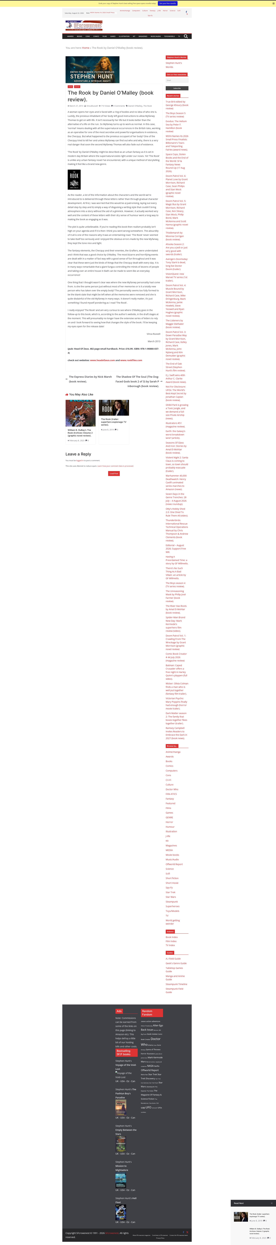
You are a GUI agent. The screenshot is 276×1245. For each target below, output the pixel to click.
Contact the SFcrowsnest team (179, 1235)
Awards (70, 36)
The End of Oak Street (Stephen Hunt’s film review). (176, 367)
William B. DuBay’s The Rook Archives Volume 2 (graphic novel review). (80, 433)
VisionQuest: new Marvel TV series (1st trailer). (176, 277)
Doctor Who (172, 789)
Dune (159, 1045)
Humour (170, 826)
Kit (134, 36)
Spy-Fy (150, 15)
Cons (88, 36)
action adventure (153, 1021)
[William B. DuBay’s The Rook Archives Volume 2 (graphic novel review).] (81, 401)
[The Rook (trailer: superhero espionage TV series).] (114, 401)
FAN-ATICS (171, 793)
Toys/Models (169, 36)
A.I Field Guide (173, 958)
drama (150, 1045)
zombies (143, 1112)
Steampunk (172, 901)
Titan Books (152, 1103)
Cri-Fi (168, 779)
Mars (143, 1061)
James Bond (158, 1054)
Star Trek (170, 892)
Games (112, 36)
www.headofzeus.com (102, 360)
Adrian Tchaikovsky (146, 1026)
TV (179, 36)
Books (79, 36)
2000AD (143, 1021)
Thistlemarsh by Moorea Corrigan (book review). (175, 236)
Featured (170, 803)
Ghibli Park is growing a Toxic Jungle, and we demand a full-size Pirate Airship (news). (177, 411)
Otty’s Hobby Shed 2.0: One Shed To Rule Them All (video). (177, 512)
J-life (159, 11)
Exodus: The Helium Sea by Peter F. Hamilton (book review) (103, 14)
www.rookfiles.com (131, 360)
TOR (157, 1103)
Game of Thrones (153, 1049)
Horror (165, 11)
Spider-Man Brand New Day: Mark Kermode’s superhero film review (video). (175, 624)
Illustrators (151, 1054)
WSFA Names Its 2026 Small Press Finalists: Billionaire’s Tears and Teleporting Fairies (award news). (177, 143)
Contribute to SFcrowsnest (160, 1235)
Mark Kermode (155, 1057)
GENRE (169, 817)
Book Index (172, 937)
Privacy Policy (160, 1238)
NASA (150, 1066)
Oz (127, 1081)
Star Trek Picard (153, 1083)
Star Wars (171, 896)
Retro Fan (144, 1075)
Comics (96, 36)
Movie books (172, 854)
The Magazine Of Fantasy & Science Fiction (151, 1094)
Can (133, 1081)
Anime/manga (125, 11)
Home (85, 47)
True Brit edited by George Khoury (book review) (177, 105)
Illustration (124, 36)
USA (122, 1081)
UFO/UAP (154, 1108)
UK (116, 1081)
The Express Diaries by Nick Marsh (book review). (90, 379)
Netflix (156, 1066)
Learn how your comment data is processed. (115, 466)
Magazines (143, 36)
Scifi (178, 11)
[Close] (273, 3)
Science (172, 11)
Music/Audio (156, 36)
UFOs (160, 1108)
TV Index (170, 945)
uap (143, 1107)
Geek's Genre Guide (176, 963)
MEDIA (169, 850)
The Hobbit (150, 1091)
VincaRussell (92, 106)
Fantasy (152, 11)
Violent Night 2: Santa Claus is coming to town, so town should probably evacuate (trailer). (177, 464)
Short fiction (172, 878)
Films (105, 36)
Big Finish (144, 1034)
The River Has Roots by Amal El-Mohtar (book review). (176, 609)
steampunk (150, 1087)
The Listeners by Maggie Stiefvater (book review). (175, 324)
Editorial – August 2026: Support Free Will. (176, 549)
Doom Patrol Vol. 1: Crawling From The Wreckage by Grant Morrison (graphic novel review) (176, 642)
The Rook (147, 106)
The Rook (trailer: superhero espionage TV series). (113, 422)
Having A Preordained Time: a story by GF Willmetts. (177, 560)
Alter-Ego (158, 1025)
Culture (145, 11)
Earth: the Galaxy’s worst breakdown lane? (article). (175, 434)
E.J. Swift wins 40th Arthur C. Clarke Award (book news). (176, 378)
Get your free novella (168, 3)
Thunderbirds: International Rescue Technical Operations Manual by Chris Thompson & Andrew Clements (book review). (177, 530)
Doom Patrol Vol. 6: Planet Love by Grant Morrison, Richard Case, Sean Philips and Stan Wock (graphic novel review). (177, 186)
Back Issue (147, 1029)
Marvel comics (150, 1062)
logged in (80, 460)
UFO (148, 1107)
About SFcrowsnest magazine (141, 1235)
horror (143, 1053)
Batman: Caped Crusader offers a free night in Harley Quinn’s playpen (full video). (176, 672)
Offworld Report (174, 864)
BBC (160, 1030)
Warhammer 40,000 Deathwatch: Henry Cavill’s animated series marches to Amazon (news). (176, 482)
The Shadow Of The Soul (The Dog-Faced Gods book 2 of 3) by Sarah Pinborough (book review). (137, 381)
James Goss (144, 1058)
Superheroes (173, 906)
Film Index (171, 941)
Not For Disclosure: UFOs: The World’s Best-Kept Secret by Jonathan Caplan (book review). (176, 393)
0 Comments (119, 106)
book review (152, 1034)
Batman (156, 1030)
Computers (136, 11)
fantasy (143, 1050)
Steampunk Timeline (176, 984)
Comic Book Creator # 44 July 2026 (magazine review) (176, 657)
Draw (155, 1045)
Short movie (172, 882)
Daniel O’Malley (135, 106)
